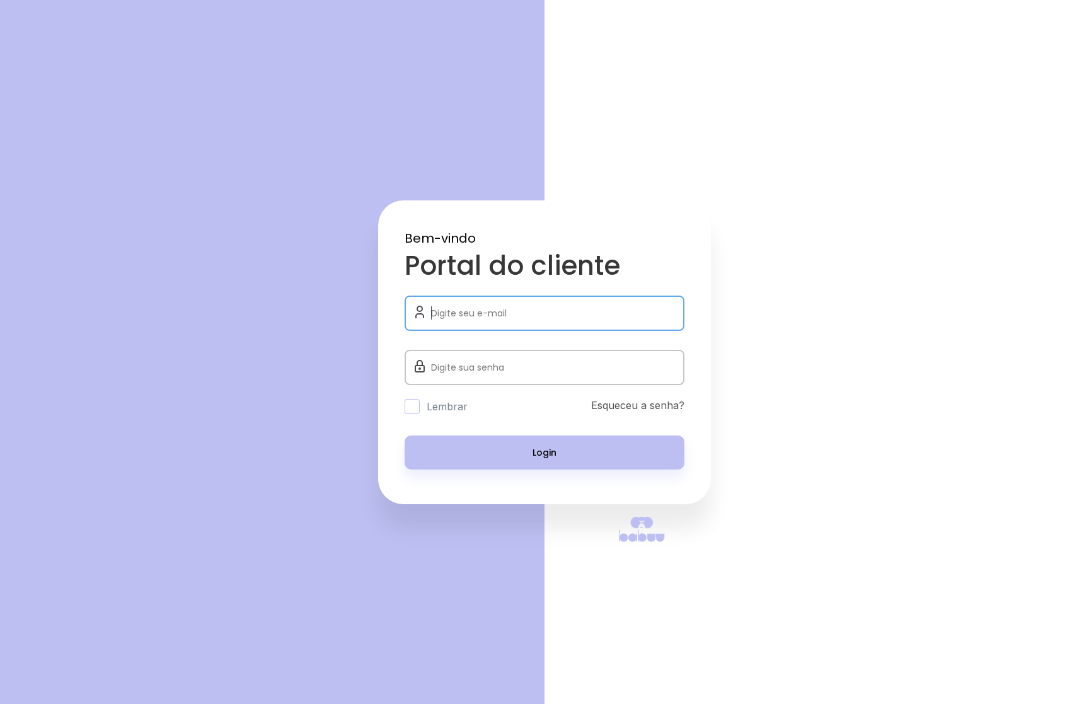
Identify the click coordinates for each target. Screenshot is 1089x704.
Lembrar (447, 406)
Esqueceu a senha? (637, 405)
